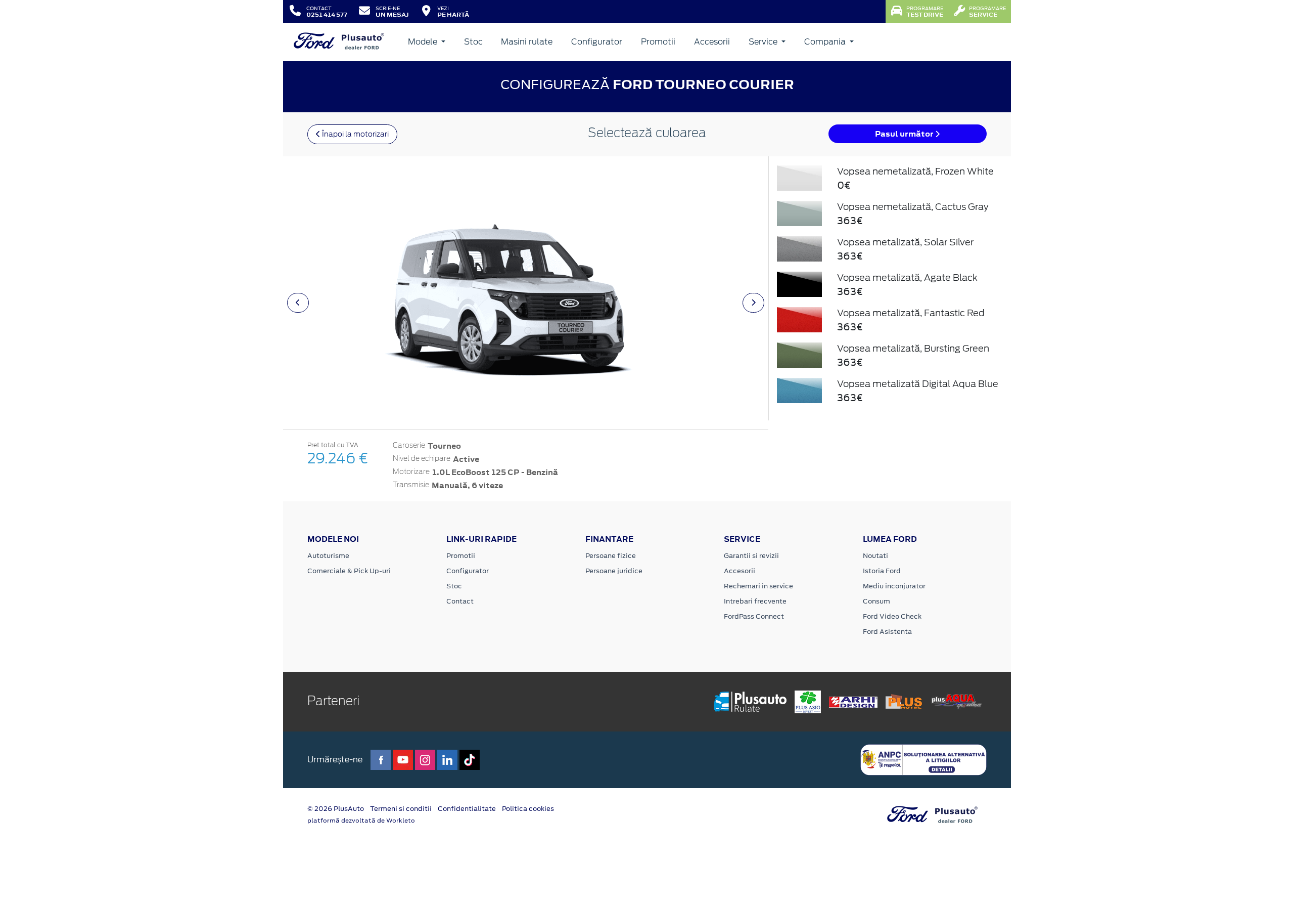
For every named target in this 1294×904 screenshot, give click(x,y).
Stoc (473, 42)
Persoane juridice (613, 571)
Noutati (875, 556)
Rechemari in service (758, 586)
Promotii (658, 42)
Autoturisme (328, 556)
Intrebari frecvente (755, 601)
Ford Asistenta (887, 631)
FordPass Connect (754, 616)
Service (764, 42)
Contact (460, 601)
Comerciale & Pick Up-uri (349, 571)
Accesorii (712, 42)
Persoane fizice (610, 556)
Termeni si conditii (401, 808)
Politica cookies (528, 808)
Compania (826, 42)
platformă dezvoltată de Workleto (361, 820)
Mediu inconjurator (894, 586)
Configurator (596, 42)
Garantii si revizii (751, 556)
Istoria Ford (882, 571)
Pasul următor (905, 133)
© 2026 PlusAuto (335, 808)
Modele (423, 42)
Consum (876, 601)
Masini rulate (526, 42)
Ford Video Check (892, 616)
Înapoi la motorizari (354, 134)
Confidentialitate (467, 808)
